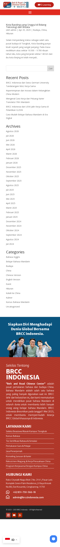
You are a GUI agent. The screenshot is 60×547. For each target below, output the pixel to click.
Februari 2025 (12, 212)
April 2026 (10, 149)
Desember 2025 (13, 167)
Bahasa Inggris (13, 257)
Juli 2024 (10, 244)
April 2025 (10, 203)
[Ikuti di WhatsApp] (20, 515)
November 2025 (13, 171)
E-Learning (45, 5)
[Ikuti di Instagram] (8, 515)
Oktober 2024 (12, 230)
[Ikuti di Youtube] (14, 515)
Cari (50, 68)
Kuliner (9, 297)
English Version (13, 279)
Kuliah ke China (13, 293)
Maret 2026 (11, 153)
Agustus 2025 (12, 185)
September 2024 (14, 234)
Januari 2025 (12, 216)
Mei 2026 (10, 144)
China (44, 30)
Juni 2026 (10, 140)
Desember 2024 (13, 221)
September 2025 (14, 180)
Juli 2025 (10, 189)
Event (8, 284)
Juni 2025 (10, 194)
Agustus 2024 (12, 239)
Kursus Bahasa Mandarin (18, 302)
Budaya (36, 30)
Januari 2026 (12, 162)
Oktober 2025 (12, 176)
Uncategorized (13, 306)
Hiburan (9, 33)
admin (13, 30)
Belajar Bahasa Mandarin (18, 261)
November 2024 (13, 225)
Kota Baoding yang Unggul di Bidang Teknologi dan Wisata (26, 26)
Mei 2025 (10, 198)
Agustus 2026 (12, 131)
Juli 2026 (10, 135)
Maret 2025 (11, 207)
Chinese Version (13, 275)
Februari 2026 (12, 158)
